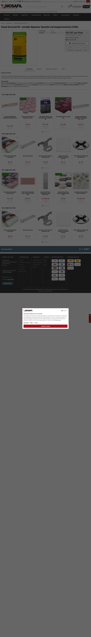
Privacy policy (58, 320)
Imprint (31, 322)
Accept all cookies (45, 326)
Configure (36, 322)
